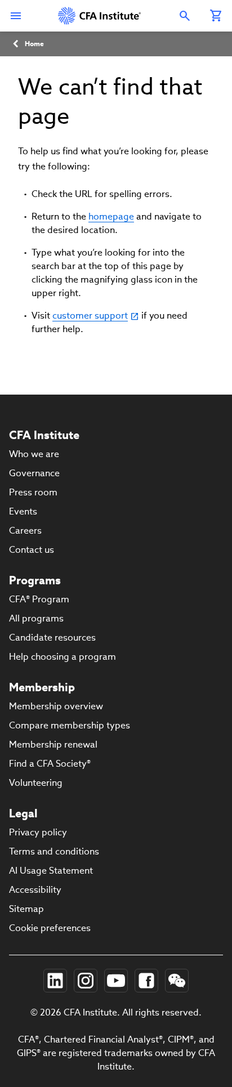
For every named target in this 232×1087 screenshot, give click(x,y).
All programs (36, 618)
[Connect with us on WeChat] (177, 980)
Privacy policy (38, 832)
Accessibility (35, 890)
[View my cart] (216, 16)
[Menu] (16, 16)
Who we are (34, 454)
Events (23, 511)
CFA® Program (39, 599)
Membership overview (56, 706)
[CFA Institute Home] (100, 15)
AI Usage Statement (51, 870)
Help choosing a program (62, 657)
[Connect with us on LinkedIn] (55, 980)
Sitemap (26, 909)
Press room (33, 492)
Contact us (31, 550)
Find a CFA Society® (50, 764)
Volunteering (36, 783)
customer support (90, 315)
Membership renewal (53, 744)
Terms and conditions (54, 851)
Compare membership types (69, 725)
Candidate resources (52, 637)
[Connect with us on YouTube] (116, 980)
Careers (25, 530)
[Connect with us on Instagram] (85, 980)
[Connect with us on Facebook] (146, 980)
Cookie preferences (50, 928)
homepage (111, 216)
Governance (34, 473)
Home (34, 43)
